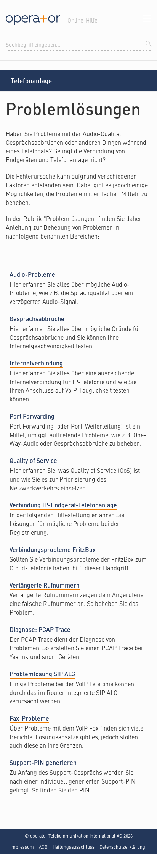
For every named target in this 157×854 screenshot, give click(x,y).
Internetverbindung (36, 363)
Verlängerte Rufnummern (45, 585)
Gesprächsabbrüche (37, 318)
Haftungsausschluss (74, 847)
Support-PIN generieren (43, 762)
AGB (43, 847)
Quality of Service (33, 460)
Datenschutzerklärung (122, 847)
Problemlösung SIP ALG (42, 673)
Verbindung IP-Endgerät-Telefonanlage (63, 504)
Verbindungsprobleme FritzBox (53, 549)
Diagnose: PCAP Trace (40, 629)
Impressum (22, 847)
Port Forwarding (32, 416)
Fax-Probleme (29, 718)
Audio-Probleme (32, 274)
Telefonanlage (31, 80)
